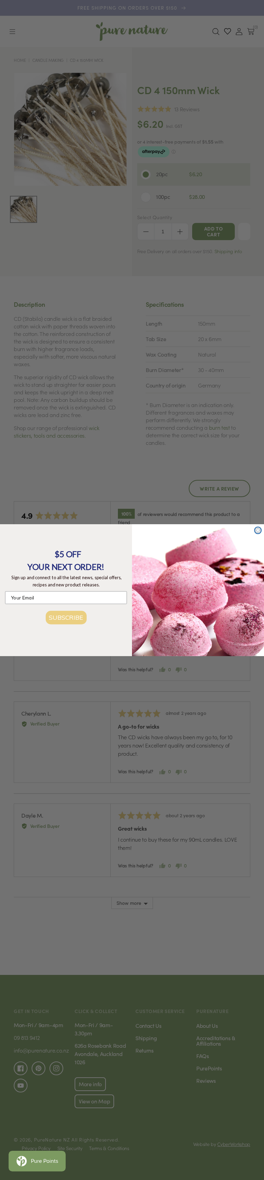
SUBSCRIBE (66, 617)
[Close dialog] (257, 530)
